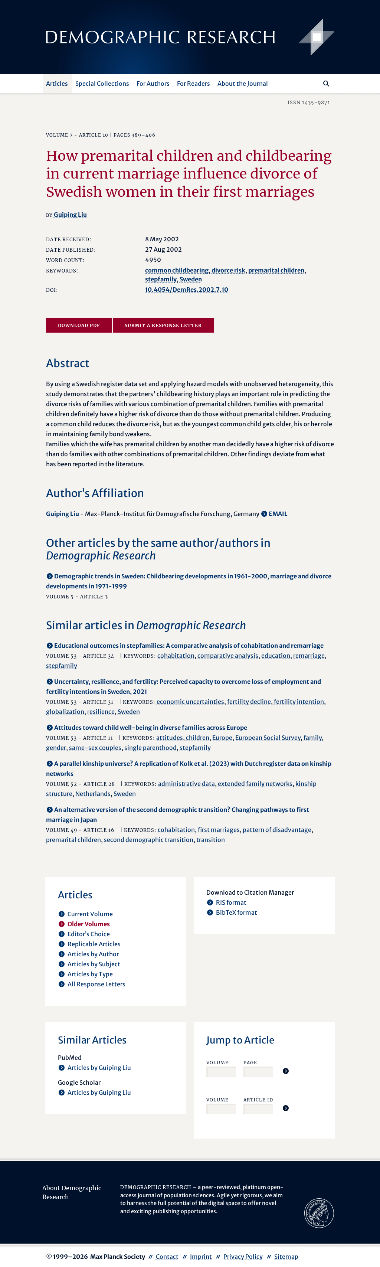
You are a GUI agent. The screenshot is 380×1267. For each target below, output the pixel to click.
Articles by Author (93, 954)
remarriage (309, 655)
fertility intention (299, 701)
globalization (65, 711)
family (313, 737)
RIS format (231, 902)
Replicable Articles (94, 944)
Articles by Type (90, 974)
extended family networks (255, 783)
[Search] (326, 83)
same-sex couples (95, 747)
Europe (222, 737)
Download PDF (79, 325)
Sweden (191, 279)
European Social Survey (268, 737)
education (275, 655)
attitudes (169, 737)
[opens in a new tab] (319, 1212)
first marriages (219, 829)
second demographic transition (148, 839)
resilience (101, 711)
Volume (217, 1062)
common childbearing (177, 270)
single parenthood (150, 747)
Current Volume (90, 914)
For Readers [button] (193, 83)
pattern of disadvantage (277, 829)
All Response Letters (96, 984)
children (197, 737)
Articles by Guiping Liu (99, 1067)
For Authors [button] (153, 83)
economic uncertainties (190, 701)
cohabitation (175, 655)
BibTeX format (236, 912)
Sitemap (286, 1256)
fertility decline (249, 701)
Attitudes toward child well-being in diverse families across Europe (150, 727)
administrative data (186, 783)
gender (56, 747)
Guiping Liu (70, 214)
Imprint (201, 1256)
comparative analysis (227, 655)
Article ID (258, 1100)
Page (250, 1062)
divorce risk (228, 270)
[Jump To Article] (286, 1071)
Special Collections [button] (102, 83)
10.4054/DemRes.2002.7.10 (186, 289)
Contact (167, 1256)
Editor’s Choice (89, 934)
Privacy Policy (243, 1256)
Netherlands (93, 793)
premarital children (276, 270)
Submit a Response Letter (163, 325)
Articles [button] (57, 83)
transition (210, 839)
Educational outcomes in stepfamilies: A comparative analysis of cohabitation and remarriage (189, 645)
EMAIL (278, 513)
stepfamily (161, 279)
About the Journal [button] (242, 83)
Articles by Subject (94, 964)
